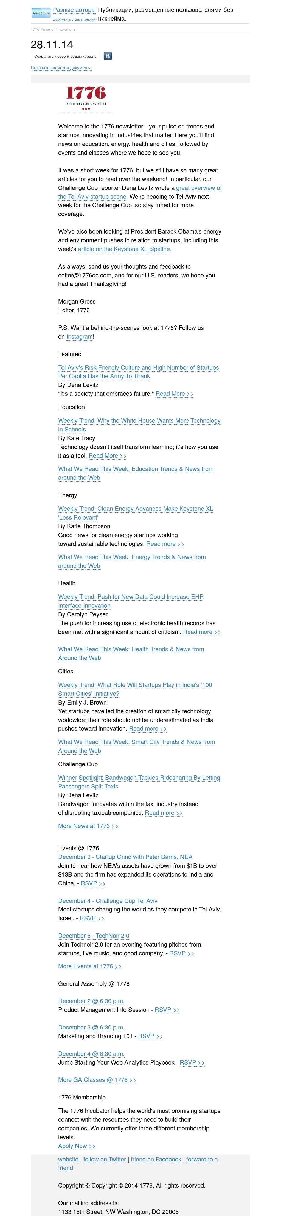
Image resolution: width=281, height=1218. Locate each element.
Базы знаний (85, 19)
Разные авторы (74, 9)
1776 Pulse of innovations (53, 29)
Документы (62, 19)
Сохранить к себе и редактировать (65, 56)
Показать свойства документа (61, 67)
